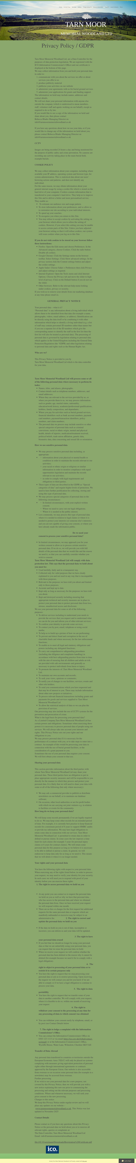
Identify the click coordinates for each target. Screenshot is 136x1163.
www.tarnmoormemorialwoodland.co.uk (53, 1108)
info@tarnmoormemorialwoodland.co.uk (53, 121)
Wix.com (84, 1161)
